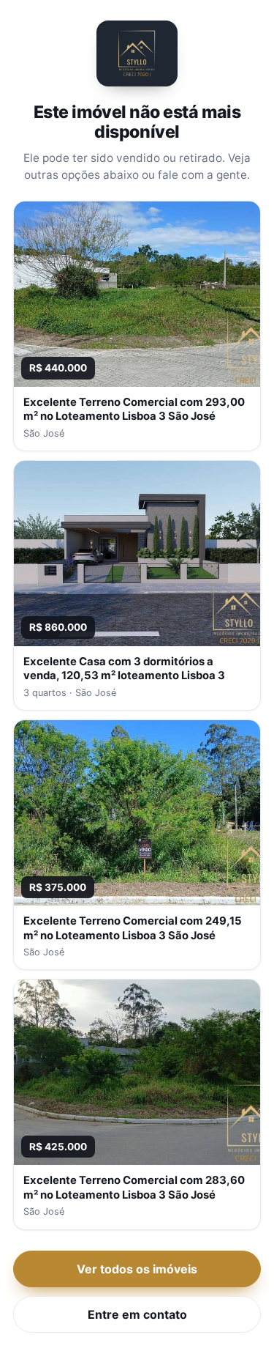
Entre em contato (137, 1314)
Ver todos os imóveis (137, 1269)
